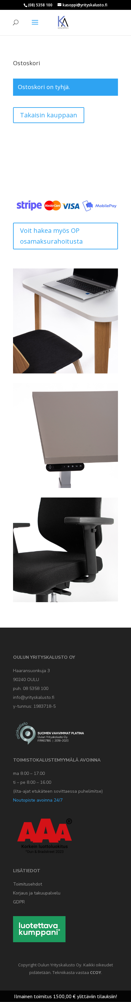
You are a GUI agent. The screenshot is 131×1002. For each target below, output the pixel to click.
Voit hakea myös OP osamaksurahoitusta (51, 236)
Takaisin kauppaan (48, 115)
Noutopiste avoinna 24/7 (38, 800)
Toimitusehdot (27, 884)
